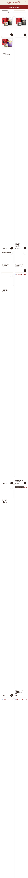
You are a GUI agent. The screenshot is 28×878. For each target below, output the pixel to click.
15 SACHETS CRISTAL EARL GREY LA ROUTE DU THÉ (5, 267)
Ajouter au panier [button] (11, 34)
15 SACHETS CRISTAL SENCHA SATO (19, 692)
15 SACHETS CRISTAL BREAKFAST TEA (18, 32)
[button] (3, 2)
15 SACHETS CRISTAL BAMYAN (5, 31)
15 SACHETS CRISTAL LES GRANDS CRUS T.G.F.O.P (5, 290)
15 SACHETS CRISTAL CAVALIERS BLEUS (6, 53)
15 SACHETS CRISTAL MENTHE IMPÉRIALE (19, 480)
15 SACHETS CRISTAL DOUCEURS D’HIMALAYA (17, 245)
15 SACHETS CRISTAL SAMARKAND (4, 501)
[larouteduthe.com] (14, 2)
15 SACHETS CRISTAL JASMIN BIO (18, 266)
